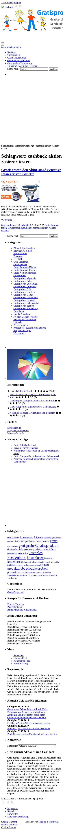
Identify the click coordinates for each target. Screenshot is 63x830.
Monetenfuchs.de (15, 433)
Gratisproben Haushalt (24, 300)
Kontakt (11, 811)
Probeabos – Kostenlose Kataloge (29, 327)
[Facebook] (7, 7)
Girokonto (45, 541)
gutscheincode (39, 549)
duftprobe (38, 537)
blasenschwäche (13, 538)
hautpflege (51, 549)
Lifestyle (17, 322)
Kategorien (12, 745)
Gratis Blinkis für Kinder (22, 391)
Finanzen (17, 256)
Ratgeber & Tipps (22, 330)
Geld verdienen (20, 261)
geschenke (56, 537)
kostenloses (14, 561)
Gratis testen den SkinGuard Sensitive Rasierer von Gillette (31, 172)
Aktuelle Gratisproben (24, 248)
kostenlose (16, 557)
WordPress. (54, 822)
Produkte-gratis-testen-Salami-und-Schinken (28, 728)
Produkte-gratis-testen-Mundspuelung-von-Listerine (32, 734)
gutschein (28, 549)
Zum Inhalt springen (11, 2)
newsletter (49, 562)
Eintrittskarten (20, 253)
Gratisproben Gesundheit (20, 228)
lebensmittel (28, 562)
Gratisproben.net (9, 225)
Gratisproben (19, 275)
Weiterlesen (6, 220)
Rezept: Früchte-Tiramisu (25, 448)
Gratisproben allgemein (24, 278)
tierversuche (42, 575)
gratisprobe (27, 546)
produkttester (14, 572)
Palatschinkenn (14, 607)
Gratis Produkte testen (24, 270)
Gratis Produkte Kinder (24, 267)
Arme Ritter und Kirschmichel (22, 609)
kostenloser (48, 558)
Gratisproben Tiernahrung (25, 308)
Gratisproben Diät (22, 289)
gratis (53, 541)
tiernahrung (32, 575)
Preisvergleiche (20, 325)
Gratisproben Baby (22, 281)
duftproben (48, 537)
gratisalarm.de (14, 427)
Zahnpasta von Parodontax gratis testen (26, 714)
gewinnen (10, 541)
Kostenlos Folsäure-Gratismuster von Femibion (32, 412)
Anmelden (18, 655)
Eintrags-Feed (20, 658)
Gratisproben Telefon (23, 305)
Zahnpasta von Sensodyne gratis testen (26, 712)
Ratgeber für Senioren (18, 430)
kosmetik (23, 553)
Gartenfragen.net (15, 592)
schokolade (47, 572)
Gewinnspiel (22, 541)
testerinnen (23, 575)
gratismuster (12, 546)
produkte (44, 564)
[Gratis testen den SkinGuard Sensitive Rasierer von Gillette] (20, 201)
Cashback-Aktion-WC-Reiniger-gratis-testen (28, 723)
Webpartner (19, 333)
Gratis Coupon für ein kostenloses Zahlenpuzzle (33, 406)
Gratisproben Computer (24, 286)
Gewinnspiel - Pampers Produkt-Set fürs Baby (32, 400)
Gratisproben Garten (23, 294)
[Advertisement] (31, 110)
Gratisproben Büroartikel (25, 283)
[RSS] (20, 7)
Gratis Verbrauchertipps (24, 272)
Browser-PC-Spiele (22, 250)
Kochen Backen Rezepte (25, 316)
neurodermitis (39, 562)
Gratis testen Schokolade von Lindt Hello (27, 709)
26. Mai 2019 (24, 225)
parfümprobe (13, 565)
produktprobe (16, 568)
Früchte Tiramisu (15, 604)
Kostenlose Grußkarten (24, 319)
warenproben (52, 575)
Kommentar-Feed (21, 661)
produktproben (37, 568)
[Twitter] (16, 7)
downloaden (26, 537)
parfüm (56, 562)
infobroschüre (12, 553)
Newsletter (12, 814)
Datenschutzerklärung (17, 816)
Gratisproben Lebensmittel (26, 303)
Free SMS (18, 259)
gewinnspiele (35, 541)
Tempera (42, 822)
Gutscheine (18, 311)
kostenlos (36, 553)
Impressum (12, 808)
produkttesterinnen (29, 572)
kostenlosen (35, 558)
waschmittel (12, 578)
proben (26, 565)
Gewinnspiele (20, 264)
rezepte (40, 572)
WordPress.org (20, 663)
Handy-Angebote (21, 314)
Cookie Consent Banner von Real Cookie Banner (9, 825)
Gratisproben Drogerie (24, 292)
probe (21, 565)
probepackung (35, 565)
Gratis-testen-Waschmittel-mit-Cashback (26, 717)
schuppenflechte (13, 575)
